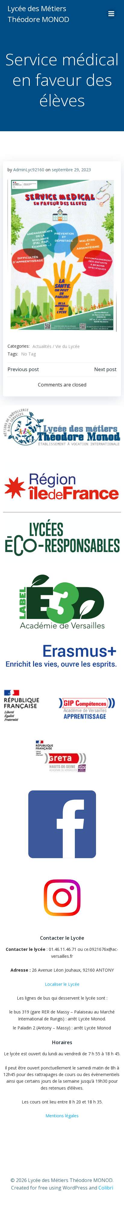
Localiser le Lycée (62, 984)
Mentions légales (62, 1116)
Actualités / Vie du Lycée (56, 346)
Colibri (105, 1187)
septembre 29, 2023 (71, 169)
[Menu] (111, 14)
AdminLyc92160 (28, 169)
